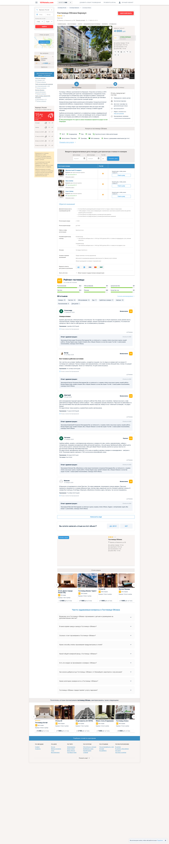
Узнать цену (121, 175)
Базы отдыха (71, 750)
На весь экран (63, 537)
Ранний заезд (87, 750)
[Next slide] (134, 585)
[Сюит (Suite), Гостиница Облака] (82, 70)
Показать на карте (80, 20)
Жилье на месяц (56, 748)
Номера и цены (62, 23)
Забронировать (126, 13)
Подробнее (160, 840)
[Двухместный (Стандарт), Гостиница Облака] (59, 70)
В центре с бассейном (122, 748)
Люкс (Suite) (69, 181)
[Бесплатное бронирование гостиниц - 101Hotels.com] (46, 2)
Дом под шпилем (119, 113)
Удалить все (44, 67)
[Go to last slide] (57, 585)
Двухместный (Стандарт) (73, 170)
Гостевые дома (71, 752)
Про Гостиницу (72, 23)
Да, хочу (113, 526)
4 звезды (38, 748)
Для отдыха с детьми (89, 747)
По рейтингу (103, 750)
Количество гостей (40, 18)
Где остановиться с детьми (107, 747)
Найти (44, 26)
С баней (85, 752)
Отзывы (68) (112, 23)
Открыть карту (44, 42)
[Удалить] (53, 57)
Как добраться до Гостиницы (92, 23)
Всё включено (55, 752)
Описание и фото (69, 177)
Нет (126, 526)
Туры (52, 750)
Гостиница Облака (44, 59)
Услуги (80, 23)
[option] (84, 47)
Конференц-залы (88, 748)
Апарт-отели (71, 748)
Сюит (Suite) (69, 191)
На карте (118, 750)
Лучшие (101, 748)
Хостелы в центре (120, 752)
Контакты (105, 23)
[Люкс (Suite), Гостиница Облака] (76, 70)
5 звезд (37, 747)
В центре (118, 747)
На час (53, 747)
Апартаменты (71, 747)
